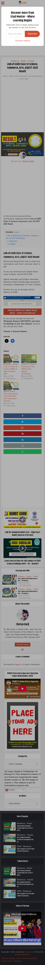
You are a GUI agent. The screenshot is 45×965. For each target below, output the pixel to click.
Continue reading (22, 40)
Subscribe (32, 34)
